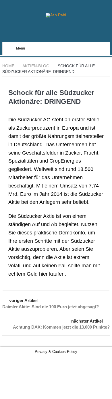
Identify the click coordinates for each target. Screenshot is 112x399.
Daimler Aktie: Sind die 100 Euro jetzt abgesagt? (50, 306)
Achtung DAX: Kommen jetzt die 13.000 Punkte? (61, 327)
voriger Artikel (23, 300)
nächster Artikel (87, 321)
